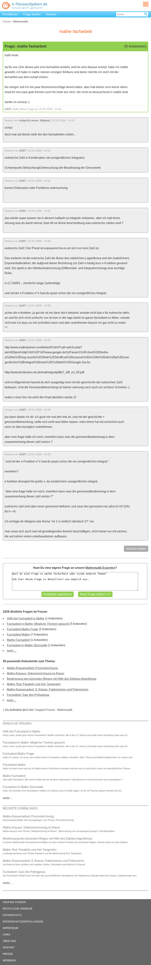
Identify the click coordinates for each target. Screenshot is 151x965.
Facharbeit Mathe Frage (22, 629)
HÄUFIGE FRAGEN (14, 902)
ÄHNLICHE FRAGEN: (17, 723)
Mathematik (64, 709)
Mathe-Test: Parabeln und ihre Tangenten (34, 684)
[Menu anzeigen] (141, 4)
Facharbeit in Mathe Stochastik (27, 645)
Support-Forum (45, 709)
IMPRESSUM (10, 928)
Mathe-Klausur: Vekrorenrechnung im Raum (35, 673)
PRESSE (8, 953)
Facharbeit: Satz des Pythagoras (28, 694)
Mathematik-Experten (100, 567)
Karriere (51, 14)
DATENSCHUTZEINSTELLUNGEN (23, 921)
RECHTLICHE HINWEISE (17, 908)
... (8, 798)
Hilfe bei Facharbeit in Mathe (25, 618)
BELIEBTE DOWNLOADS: (20, 808)
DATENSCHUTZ (12, 915)
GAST (8, 108)
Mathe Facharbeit (18, 639)
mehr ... (11, 650)
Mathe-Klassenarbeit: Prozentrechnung (32, 668)
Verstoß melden (136, 548)
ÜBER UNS (9, 940)
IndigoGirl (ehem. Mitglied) (34, 120)
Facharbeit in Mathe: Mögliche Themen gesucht (38, 623)
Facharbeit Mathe (18, 634)
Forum (6, 21)
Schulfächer (10, 14)
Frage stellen (32, 14)
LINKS (6, 934)
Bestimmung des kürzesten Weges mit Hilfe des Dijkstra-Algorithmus (51, 678)
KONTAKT (9, 947)
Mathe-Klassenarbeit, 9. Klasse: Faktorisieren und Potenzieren (47, 689)
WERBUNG (9, 960)
